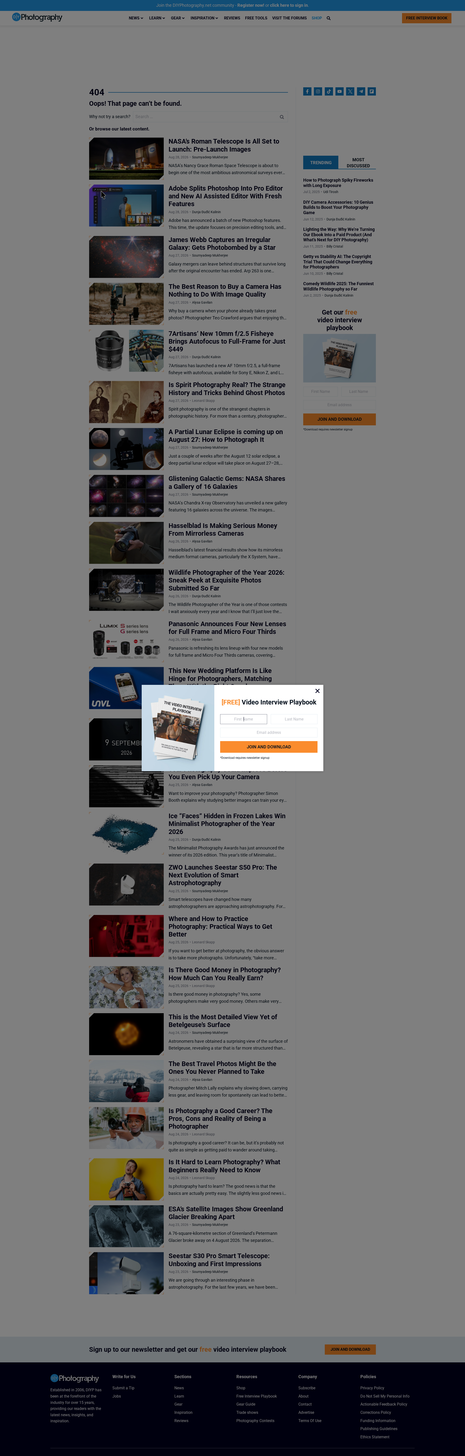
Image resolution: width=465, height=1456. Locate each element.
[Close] (317, 690)
